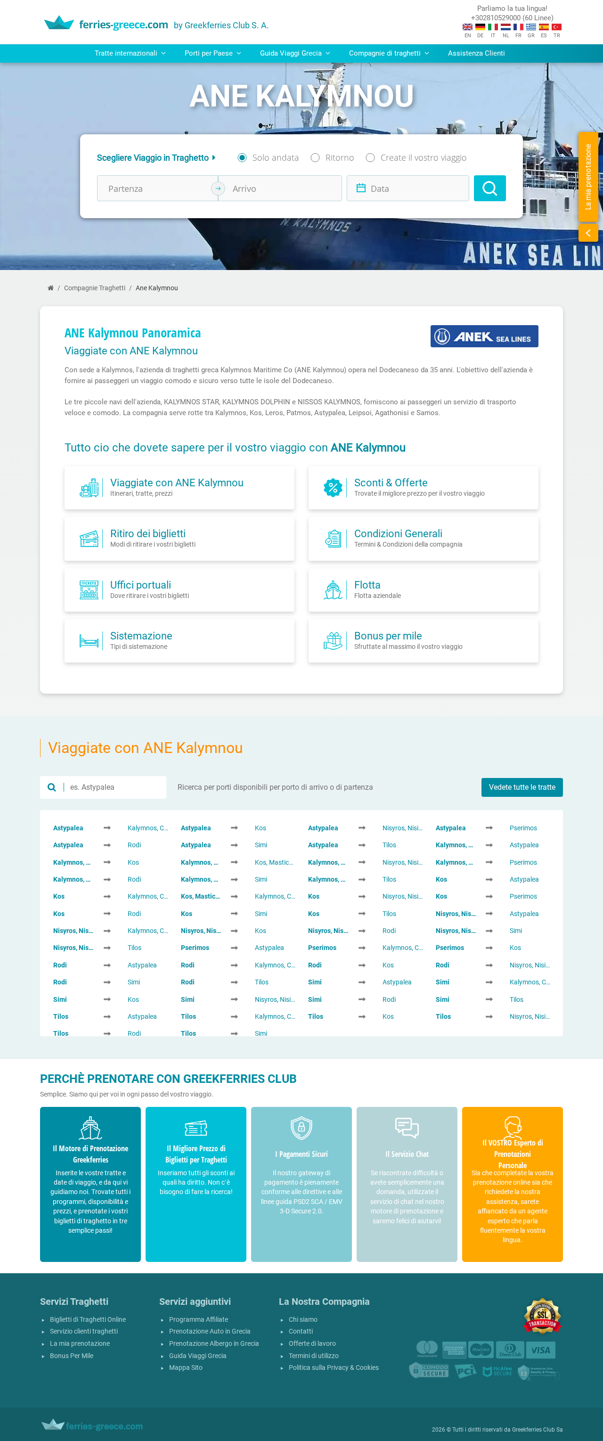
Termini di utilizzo (314, 1356)
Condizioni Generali (398, 533)
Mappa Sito (186, 1368)
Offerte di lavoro (312, 1344)
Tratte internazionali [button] (127, 53)
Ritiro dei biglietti (148, 533)
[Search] (490, 188)
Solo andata (276, 157)
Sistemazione (141, 635)
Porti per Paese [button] (210, 53)
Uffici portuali (140, 585)
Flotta (367, 585)
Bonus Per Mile (71, 1356)
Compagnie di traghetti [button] (386, 53)
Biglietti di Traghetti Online (88, 1320)
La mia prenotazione (80, 1344)
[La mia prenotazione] (588, 233)
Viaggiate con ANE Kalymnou (177, 482)
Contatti (301, 1331)
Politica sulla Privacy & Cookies (334, 1368)
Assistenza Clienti (476, 53)
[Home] (51, 288)
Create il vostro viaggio (424, 157)
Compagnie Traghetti (94, 288)
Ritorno (340, 157)
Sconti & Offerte (391, 482)
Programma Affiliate (198, 1320)
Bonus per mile (388, 635)
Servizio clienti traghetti (84, 1331)
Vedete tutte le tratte (522, 787)
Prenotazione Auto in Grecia (210, 1331)
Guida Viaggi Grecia (198, 1356)
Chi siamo (303, 1320)
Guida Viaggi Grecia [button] (292, 53)
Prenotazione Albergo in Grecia (214, 1344)
